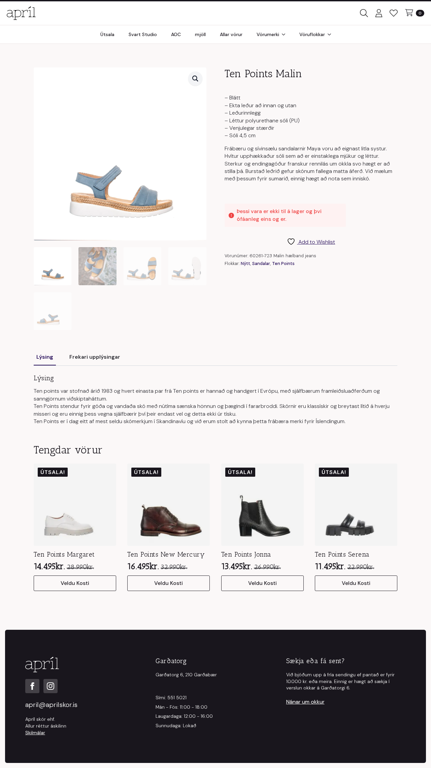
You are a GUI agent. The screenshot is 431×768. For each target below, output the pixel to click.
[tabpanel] (215, 399)
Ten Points (283, 263)
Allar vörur (231, 34)
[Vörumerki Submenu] (285, 34)
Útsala (107, 34)
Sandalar (261, 263)
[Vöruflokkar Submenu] (331, 34)
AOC (176, 34)
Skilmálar (35, 733)
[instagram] (50, 686)
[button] (195, 78)
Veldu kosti (75, 583)
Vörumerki (268, 34)
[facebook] (32, 686)
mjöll (200, 34)
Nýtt (245, 263)
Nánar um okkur (305, 701)
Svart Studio (143, 34)
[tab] (45, 357)
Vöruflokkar (312, 34)
